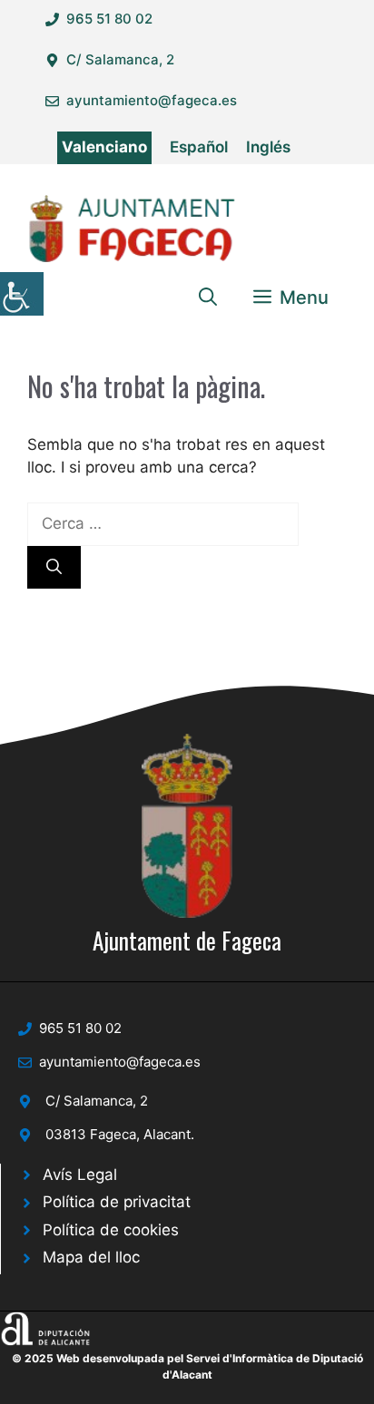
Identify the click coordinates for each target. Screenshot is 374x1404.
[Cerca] (54, 568)
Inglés (268, 147)
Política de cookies (111, 1230)
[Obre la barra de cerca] (208, 297)
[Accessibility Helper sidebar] (22, 294)
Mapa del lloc (91, 1257)
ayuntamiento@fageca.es (151, 100)
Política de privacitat (117, 1202)
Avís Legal (80, 1174)
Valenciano (104, 147)
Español (199, 147)
